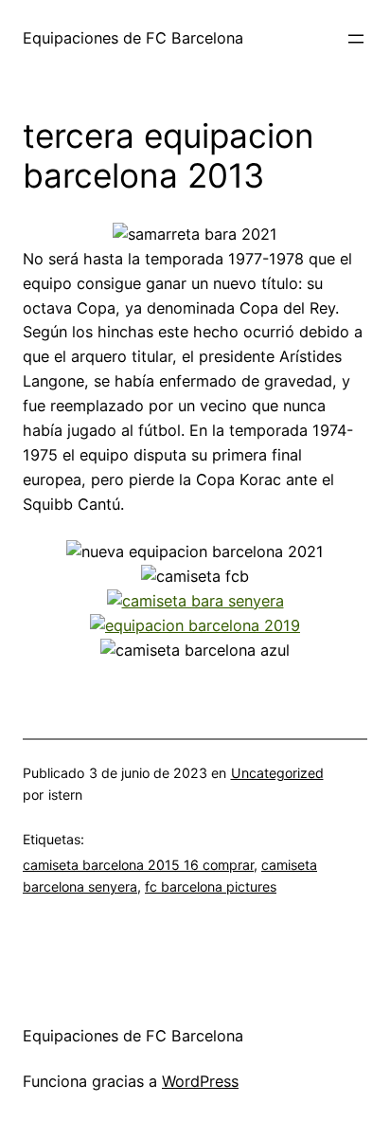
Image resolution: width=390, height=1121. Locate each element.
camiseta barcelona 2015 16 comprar (138, 865)
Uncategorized (277, 773)
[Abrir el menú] (356, 38)
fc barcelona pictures (210, 886)
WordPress (200, 1081)
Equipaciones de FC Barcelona (133, 37)
